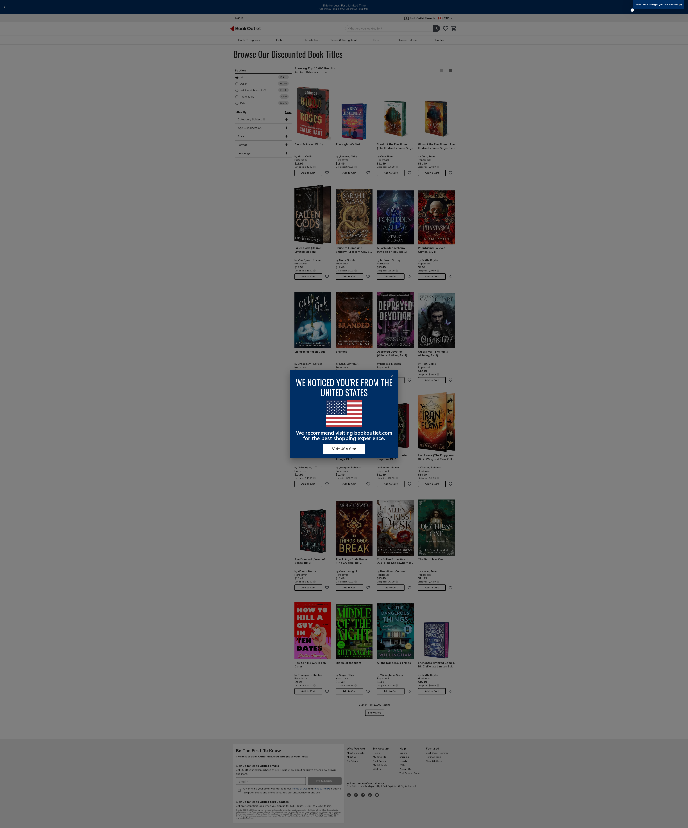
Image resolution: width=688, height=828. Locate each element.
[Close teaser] (632, 10)
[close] (392, 376)
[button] (658, 4)
